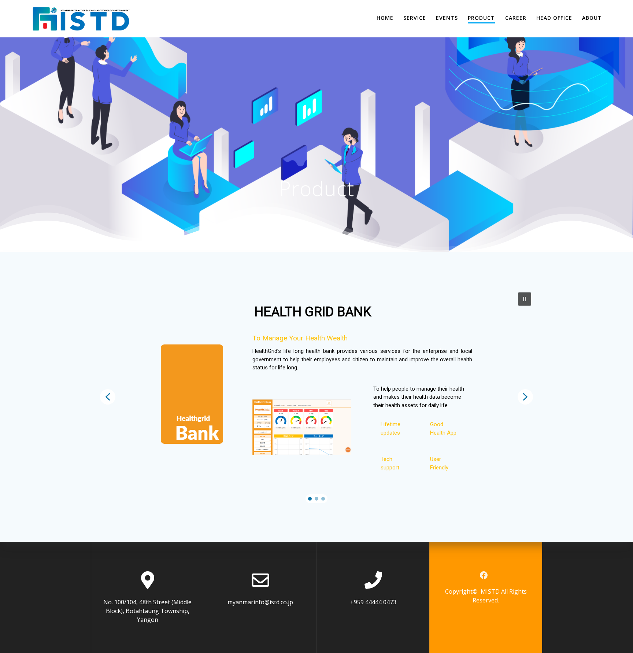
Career (515, 17)
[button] (524, 299)
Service (414, 17)
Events (447, 17)
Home (385, 17)
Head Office (554, 17)
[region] (316, 397)
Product (481, 17)
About (592, 17)
